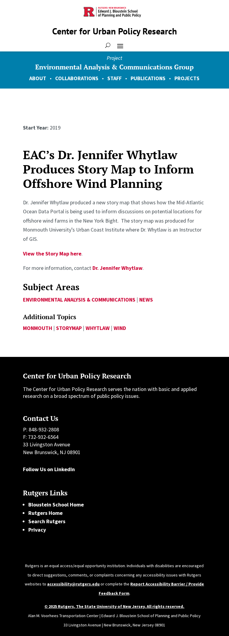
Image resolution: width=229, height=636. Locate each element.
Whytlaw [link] (98, 328)
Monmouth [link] (37, 328)
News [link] (146, 299)
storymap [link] (69, 328)
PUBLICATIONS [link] (148, 78)
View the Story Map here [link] (52, 253)
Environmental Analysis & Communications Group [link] (114, 67)
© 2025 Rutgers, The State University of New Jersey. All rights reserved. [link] (114, 606)
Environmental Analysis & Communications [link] (79, 299)
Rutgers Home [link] (45, 512)
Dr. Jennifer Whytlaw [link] (117, 267)
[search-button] (107, 45)
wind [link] (120, 328)
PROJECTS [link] (186, 78)
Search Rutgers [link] (46, 521)
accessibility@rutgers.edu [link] (73, 584)
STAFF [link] (114, 78)
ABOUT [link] (37, 78)
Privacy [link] (37, 529)
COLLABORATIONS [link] (76, 78)
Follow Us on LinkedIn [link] (49, 469)
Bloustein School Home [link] (56, 504)
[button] (120, 45)
